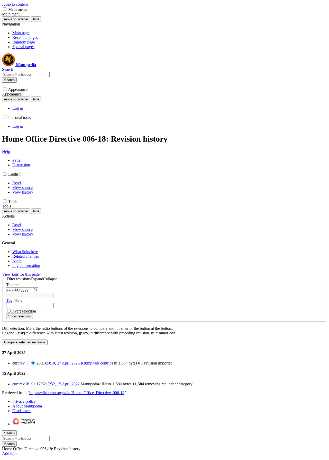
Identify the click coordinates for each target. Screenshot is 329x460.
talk (96, 363)
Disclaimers (21, 411)
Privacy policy (24, 401)
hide (36, 19)
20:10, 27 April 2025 (63, 363)
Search (9, 80)
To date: (12, 285)
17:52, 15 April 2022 (63, 384)
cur (14, 384)
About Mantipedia (27, 406)
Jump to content (15, 4)
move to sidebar (16, 19)
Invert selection (23, 311)
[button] (4, 9)
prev (21, 363)
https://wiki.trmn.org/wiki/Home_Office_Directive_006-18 (76, 392)
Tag (9, 300)
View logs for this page (21, 274)
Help (6, 151)
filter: (14, 300)
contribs (106, 363)
